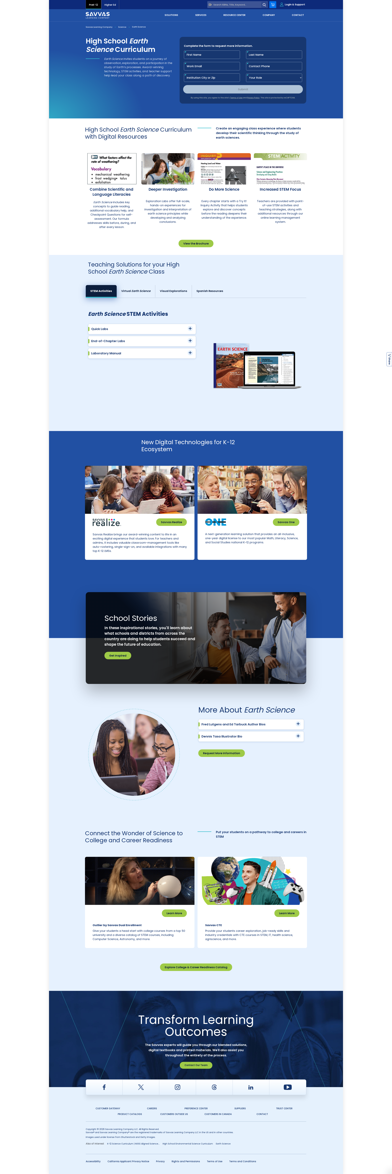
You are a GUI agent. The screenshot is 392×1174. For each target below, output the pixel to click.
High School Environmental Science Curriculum (188, 1143)
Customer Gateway (108, 1108)
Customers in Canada (218, 1114)
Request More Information (221, 753)
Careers (152, 1108)
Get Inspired (117, 655)
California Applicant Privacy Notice (128, 1161)
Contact (262, 1114)
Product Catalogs (130, 1114)
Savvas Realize (171, 522)
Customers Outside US (174, 1114)
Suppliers (240, 1108)
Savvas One (286, 522)
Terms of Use (214, 1161)
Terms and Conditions (242, 1161)
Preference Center (196, 1108)
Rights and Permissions (186, 1161)
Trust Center (284, 1108)
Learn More (174, 913)
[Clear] (210, 4)
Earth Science (139, 26)
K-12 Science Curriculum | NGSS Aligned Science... (133, 1143)
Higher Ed (110, 5)
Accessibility (93, 1161)
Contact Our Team (196, 1065)
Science (122, 27)
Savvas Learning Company (99, 27)
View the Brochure (196, 243)
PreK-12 (93, 5)
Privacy (160, 1161)
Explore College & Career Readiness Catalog (196, 967)
